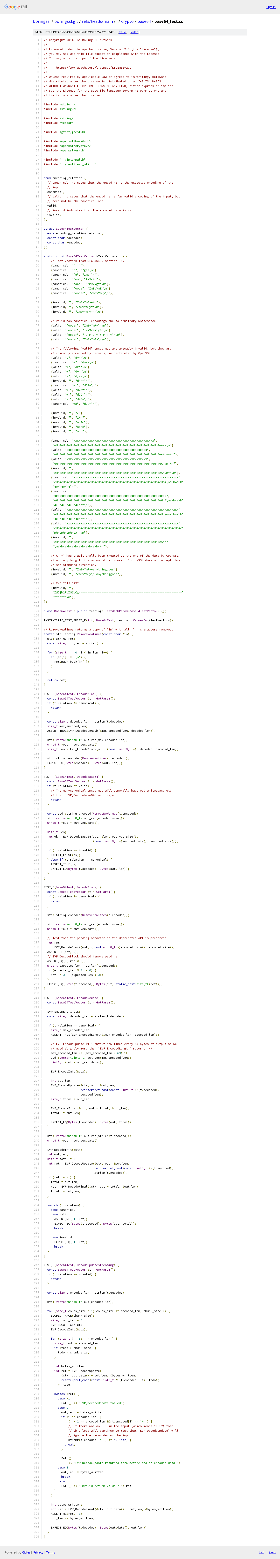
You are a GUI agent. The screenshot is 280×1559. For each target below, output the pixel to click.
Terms (50, 1552)
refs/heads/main (97, 21)
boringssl (42, 21)
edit (134, 32)
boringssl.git (66, 21)
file (122, 32)
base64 (144, 21)
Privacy (38, 1552)
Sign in (271, 7)
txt (261, 1552)
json (272, 1552)
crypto (127, 21)
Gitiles (26, 1552)
